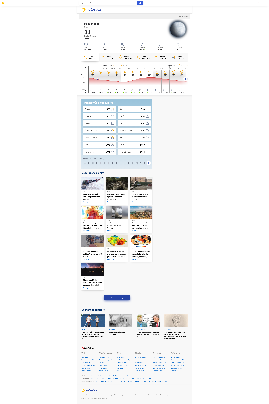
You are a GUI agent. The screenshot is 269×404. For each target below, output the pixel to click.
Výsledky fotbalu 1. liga (123, 360)
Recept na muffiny (140, 360)
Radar (145, 395)
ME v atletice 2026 (122, 365)
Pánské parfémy (162, 381)
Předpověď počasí (103, 376)
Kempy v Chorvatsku (159, 357)
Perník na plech (139, 371)
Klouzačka (122, 378)
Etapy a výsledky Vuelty (106, 360)
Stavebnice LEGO (110, 381)
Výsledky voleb (85, 362)
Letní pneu (129, 381)
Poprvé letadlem (157, 360)
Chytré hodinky (152, 381)
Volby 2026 (84, 357)
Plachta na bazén (99, 378)
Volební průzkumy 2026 (88, 360)
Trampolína (108, 378)
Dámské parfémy (120, 381)
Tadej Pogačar (103, 365)
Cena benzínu (122, 376)
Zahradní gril (143, 378)
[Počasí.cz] (91, 10)
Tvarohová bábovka (140, 365)
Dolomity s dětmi (158, 371)
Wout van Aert (103, 368)
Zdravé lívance (139, 362)
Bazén (91, 378)
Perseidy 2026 (113, 376)
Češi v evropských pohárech (135, 376)
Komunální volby (86, 371)
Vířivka (150, 378)
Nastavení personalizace (168, 395)
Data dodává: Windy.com (133, 395)
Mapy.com (94, 376)
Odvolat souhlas (153, 395)
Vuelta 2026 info (104, 357)
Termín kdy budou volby (88, 365)
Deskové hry (136, 381)
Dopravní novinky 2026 (177, 362)
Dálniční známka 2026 (177, 360)
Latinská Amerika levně (159, 368)
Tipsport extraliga (122, 362)
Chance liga (120, 357)
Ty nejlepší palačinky (141, 357)
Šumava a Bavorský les (159, 362)
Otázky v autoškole (176, 368)
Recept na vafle (139, 368)
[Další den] (185, 79)
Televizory (144, 381)
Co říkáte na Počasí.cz (88, 395)
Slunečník (115, 378)
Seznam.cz (262, 3)
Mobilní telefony (99, 381)
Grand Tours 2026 (104, 371)
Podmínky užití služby (105, 395)
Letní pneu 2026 (175, 357)
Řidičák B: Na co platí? (177, 365)
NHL (118, 371)
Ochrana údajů (118, 395)
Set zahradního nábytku (132, 378)
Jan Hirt (101, 362)
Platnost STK (174, 371)
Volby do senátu (86, 368)
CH (116, 163)
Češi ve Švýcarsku (158, 365)
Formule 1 (120, 368)
